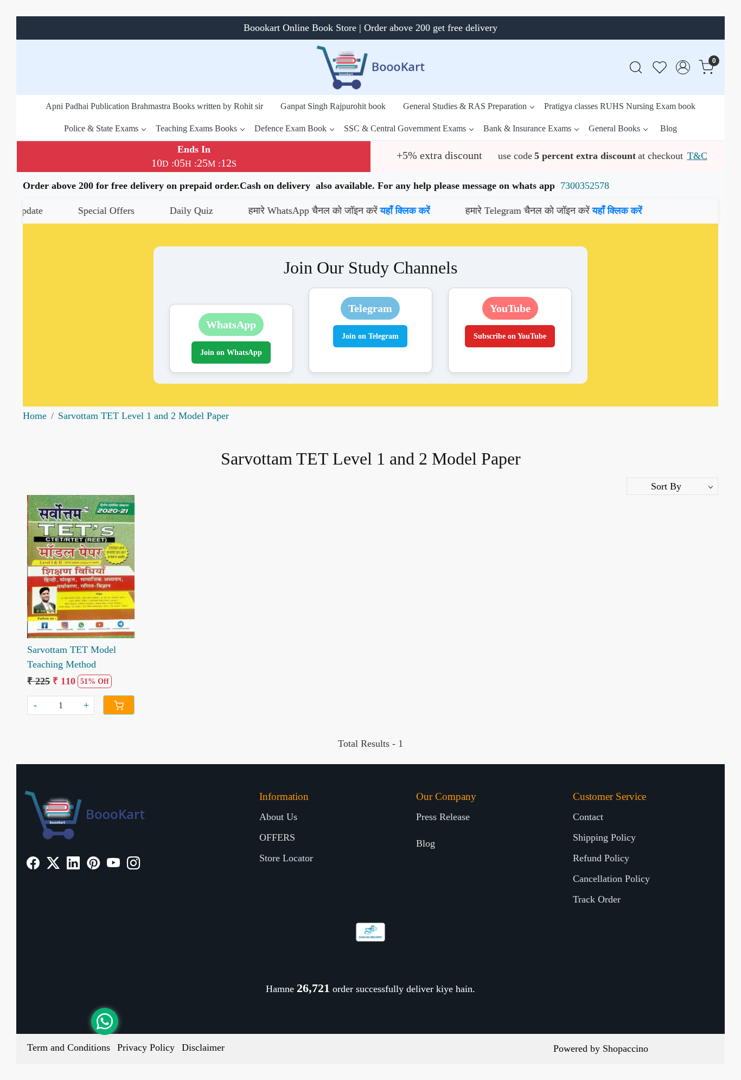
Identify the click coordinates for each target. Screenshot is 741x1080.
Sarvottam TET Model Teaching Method (71, 657)
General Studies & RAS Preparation (465, 106)
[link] (636, 67)
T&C (697, 155)
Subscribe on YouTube (510, 336)
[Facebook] (33, 864)
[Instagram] (133, 864)
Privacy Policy (146, 1047)
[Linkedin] (73, 864)
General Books (614, 128)
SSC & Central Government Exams (405, 128)
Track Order (597, 899)
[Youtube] (113, 864)
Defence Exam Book (290, 128)
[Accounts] (683, 67)
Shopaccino (625, 1048)
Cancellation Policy (611, 878)
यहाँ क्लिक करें (351, 210)
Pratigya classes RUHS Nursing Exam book (619, 106)
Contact (588, 816)
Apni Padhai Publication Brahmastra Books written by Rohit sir (154, 106)
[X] (53, 864)
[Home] (370, 67)
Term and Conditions (68, 1047)
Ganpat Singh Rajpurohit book (333, 106)
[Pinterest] (93, 864)
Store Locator (286, 858)
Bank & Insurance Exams (527, 128)
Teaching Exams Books (196, 128)
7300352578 (584, 185)
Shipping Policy (604, 837)
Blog (668, 128)
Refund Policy (601, 858)
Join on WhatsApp (231, 352)
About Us (278, 816)
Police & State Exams (101, 128)
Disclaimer (203, 1047)
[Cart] (119, 705)
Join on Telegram (370, 336)
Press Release (443, 816)
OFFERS (277, 837)
